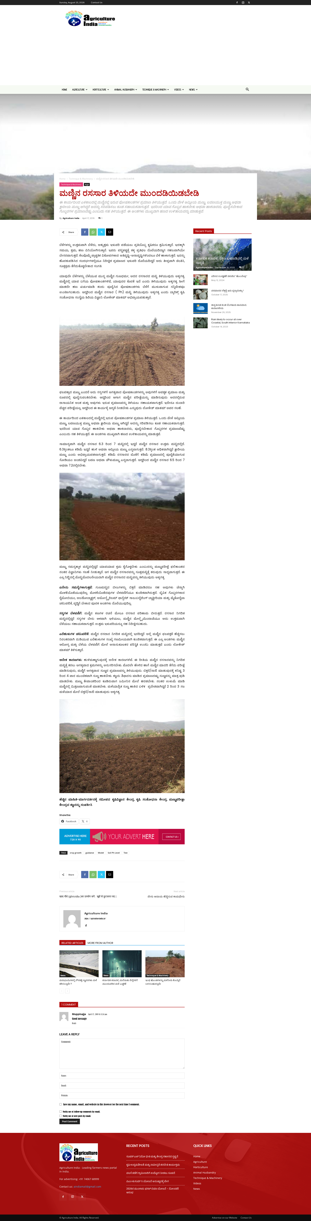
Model (101, 852)
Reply (74, 1023)
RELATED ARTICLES (72, 943)
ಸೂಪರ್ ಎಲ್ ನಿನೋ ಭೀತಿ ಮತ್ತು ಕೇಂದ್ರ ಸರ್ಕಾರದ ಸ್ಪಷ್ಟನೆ (152, 1156)
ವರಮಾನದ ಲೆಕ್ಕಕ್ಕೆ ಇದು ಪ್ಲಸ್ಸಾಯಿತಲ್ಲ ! (227, 290)
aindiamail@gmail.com (87, 1186)
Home (64, 89)
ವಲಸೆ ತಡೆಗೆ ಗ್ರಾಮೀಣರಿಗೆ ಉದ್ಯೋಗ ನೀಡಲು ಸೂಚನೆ (150, 1173)
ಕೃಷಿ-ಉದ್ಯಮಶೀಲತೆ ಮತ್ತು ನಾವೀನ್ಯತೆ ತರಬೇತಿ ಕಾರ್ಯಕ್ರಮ (153, 1164)
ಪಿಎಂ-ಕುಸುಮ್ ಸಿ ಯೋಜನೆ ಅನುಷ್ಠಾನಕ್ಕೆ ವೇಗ (147, 1181)
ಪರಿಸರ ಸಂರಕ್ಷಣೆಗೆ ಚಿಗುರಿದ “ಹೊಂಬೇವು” (229, 276)
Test (125, 852)
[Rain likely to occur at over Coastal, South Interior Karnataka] (200, 322)
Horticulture (99, 89)
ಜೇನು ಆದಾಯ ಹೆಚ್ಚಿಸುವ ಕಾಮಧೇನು (166, 896)
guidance (89, 852)
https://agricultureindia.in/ (95, 918)
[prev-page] (61, 991)
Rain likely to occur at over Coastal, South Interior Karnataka (230, 321)
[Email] (109, 232)
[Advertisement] (155, 58)
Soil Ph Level (114, 852)
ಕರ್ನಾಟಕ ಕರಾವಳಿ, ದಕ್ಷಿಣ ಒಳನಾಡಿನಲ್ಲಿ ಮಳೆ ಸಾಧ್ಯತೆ (222, 260)
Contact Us (96, 2)
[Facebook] (237, 2)
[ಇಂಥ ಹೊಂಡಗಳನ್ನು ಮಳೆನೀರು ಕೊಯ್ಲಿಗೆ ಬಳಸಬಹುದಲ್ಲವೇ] (165, 963)
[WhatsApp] (93, 232)
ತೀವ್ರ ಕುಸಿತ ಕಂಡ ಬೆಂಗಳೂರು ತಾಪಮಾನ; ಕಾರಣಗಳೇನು (229, 306)
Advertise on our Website (224, 1217)
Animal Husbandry (124, 89)
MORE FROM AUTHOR (100, 943)
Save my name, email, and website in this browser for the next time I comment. (101, 1104)
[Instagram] (243, 2)
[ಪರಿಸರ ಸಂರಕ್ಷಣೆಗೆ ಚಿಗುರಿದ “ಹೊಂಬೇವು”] (200, 279)
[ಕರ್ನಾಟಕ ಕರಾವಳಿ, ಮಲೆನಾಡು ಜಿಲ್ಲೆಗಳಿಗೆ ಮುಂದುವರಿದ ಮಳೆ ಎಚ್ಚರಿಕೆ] (122, 963)
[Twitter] (249, 2)
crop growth (76, 852)
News (192, 89)
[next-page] (67, 991)
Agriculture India (71, 218)
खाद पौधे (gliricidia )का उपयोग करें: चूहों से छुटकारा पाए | (87, 896)
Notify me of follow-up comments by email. (81, 1111)
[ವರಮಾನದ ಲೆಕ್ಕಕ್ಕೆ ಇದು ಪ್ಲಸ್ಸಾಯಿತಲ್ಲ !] (200, 294)
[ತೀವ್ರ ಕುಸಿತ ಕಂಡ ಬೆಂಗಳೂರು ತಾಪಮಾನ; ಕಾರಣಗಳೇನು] (200, 308)
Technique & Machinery (154, 89)
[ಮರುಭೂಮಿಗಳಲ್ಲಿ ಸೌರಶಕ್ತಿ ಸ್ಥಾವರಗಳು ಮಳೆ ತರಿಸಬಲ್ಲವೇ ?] (79, 963)
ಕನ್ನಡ (87, 184)
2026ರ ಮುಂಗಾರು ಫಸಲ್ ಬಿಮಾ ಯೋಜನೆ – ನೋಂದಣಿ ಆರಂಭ (152, 1190)
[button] (247, 90)
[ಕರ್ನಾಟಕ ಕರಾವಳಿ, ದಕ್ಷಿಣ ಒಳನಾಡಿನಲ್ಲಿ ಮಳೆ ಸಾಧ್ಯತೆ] (222, 255)
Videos (177, 89)
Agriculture (78, 89)
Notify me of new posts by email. (77, 1116)
